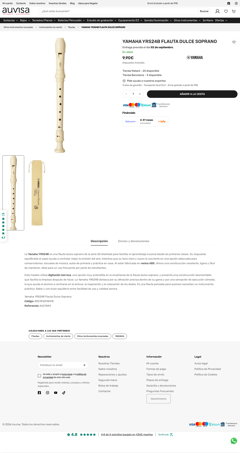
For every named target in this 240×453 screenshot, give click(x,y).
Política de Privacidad (207, 369)
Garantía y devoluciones (161, 385)
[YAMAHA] (188, 63)
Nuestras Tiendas (109, 363)
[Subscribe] (84, 365)
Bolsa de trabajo (108, 385)
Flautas (71, 27)
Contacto (21, 3)
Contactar (104, 391)
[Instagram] (236, 3)
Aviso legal (201, 363)
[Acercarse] (110, 44)
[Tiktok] (63, 392)
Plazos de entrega (157, 380)
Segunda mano (107, 380)
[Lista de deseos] (226, 11)
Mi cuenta (7, 3)
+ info (161, 121)
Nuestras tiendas (57, 3)
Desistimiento (159, 398)
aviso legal (67, 374)
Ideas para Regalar (88, 3)
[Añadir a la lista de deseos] (234, 42)
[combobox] (124, 11)
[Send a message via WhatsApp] (233, 440)
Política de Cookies (205, 374)
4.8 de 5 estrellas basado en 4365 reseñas (127, 434)
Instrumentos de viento (50, 27)
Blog (72, 3)
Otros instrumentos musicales (18, 27)
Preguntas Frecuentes (160, 391)
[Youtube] (55, 392)
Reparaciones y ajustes (112, 374)
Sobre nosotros (37, 3)
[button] (234, 11)
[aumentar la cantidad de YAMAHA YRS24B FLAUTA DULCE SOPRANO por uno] (140, 94)
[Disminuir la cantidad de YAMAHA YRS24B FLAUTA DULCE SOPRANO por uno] (126, 94)
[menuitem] (10, 20)
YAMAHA (119, 336)
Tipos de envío (155, 374)
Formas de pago (156, 369)
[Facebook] (228, 3)
